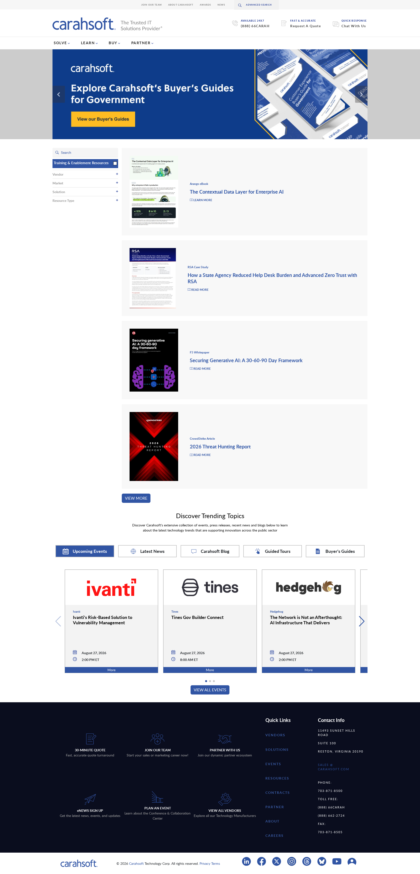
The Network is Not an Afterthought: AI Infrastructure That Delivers (306, 620)
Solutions (277, 749)
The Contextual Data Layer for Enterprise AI (237, 191)
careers (274, 835)
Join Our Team (151, 4)
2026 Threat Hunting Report (220, 446)
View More (136, 498)
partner (274, 807)
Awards (205, 4)
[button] (362, 621)
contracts (277, 792)
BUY (113, 42)
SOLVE (60, 42)
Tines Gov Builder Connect (197, 617)
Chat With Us (353, 26)
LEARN (88, 42)
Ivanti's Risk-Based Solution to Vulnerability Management (102, 620)
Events (273, 764)
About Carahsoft (180, 4)
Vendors (275, 735)
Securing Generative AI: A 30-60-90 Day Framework (246, 360)
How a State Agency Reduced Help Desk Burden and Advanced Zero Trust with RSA (272, 278)
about (272, 821)
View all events (210, 690)
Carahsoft (136, 863)
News (221, 4)
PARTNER (141, 42)
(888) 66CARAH (255, 26)
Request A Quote (305, 26)
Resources (277, 778)
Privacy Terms (210, 863)
